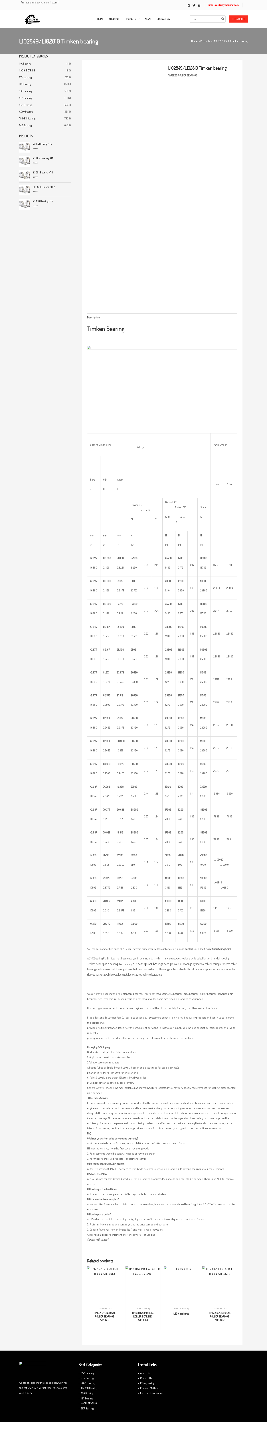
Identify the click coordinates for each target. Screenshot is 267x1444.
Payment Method (149, 1388)
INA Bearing (25, 63)
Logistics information (151, 1393)
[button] (238, 19)
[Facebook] (188, 5)
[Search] (223, 19)
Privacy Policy (147, 1383)
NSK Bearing (25, 105)
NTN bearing (25, 98)
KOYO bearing (26, 111)
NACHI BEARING (27, 70)
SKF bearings (155, 964)
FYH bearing (25, 77)
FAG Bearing (25, 125)
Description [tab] (93, 317)
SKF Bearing (25, 91)
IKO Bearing (25, 84)
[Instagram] (199, 5)
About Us (145, 1373)
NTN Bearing (87, 1378)
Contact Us (146, 1378)
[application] (137, 19)
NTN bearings (140, 964)
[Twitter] (194, 5)
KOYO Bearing (88, 1383)
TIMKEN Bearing (27, 118)
